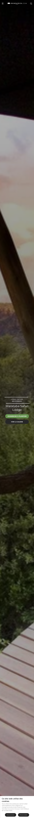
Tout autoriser (10, 815)
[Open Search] (31, 3)
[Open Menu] (2, 3)
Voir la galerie (17, 422)
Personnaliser (23, 815)
